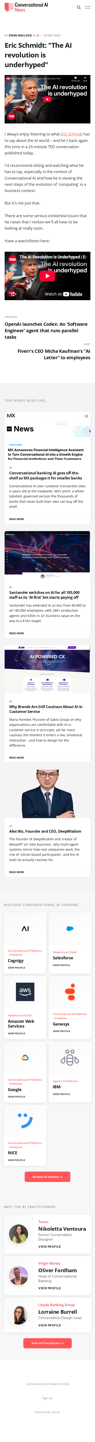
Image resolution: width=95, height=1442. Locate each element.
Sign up (47, 1398)
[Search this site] (78, 7)
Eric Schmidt (72, 134)
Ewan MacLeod (20, 35)
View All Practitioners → (47, 1343)
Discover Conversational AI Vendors (41, 905)
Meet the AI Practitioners (30, 1207)
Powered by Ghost (47, 1412)
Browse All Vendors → (47, 1177)
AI (37, 35)
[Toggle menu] (87, 7)
